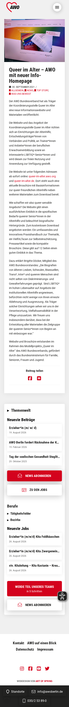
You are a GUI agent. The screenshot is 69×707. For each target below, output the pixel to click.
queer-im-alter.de (24, 180)
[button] (57, 7)
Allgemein (17, 90)
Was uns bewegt (21, 94)
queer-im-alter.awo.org (42, 176)
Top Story (42, 90)
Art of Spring (44, 681)
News (30, 90)
